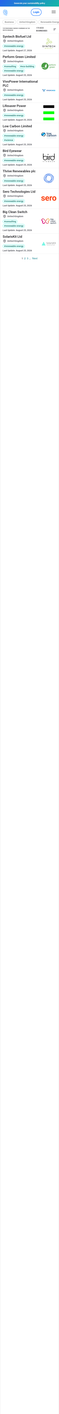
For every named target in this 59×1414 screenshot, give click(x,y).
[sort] (55, 29)
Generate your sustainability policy (29, 3)
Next (34, 258)
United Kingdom (27, 22)
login (36, 12)
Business (9, 22)
